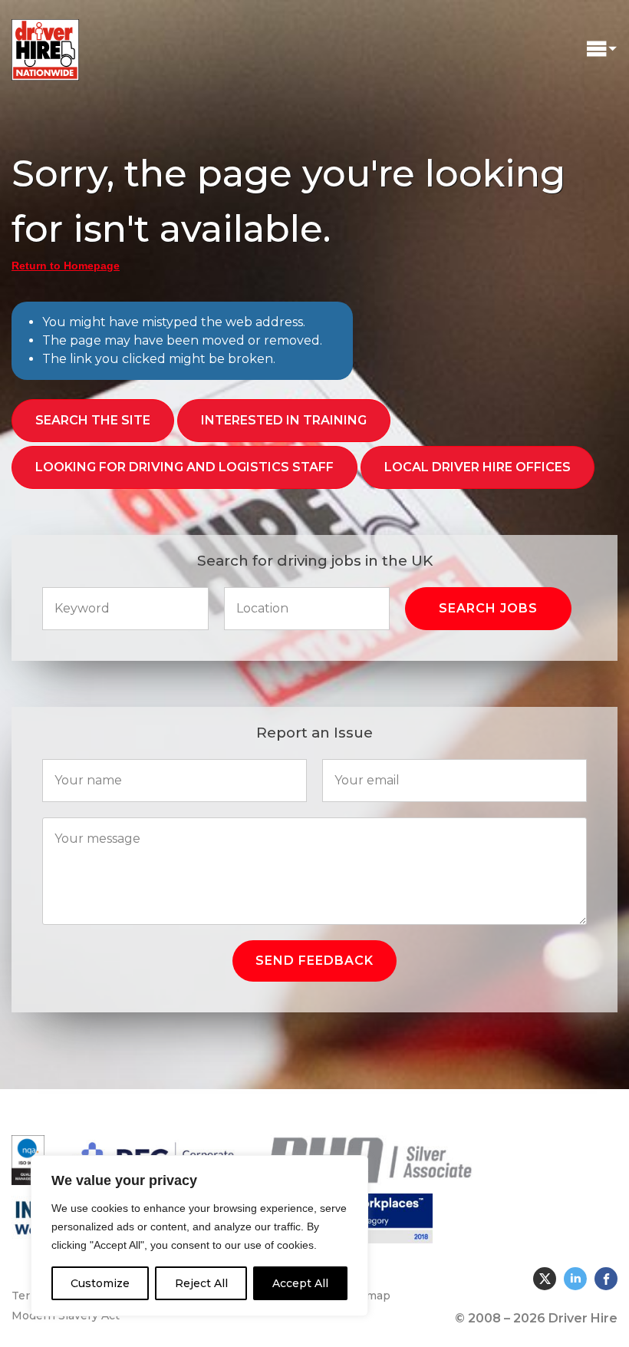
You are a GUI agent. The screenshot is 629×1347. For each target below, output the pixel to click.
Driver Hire (46, 46)
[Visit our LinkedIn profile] (575, 1278)
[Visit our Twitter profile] (544, 1278)
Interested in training (284, 420)
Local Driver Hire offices (477, 467)
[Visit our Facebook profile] (605, 1278)
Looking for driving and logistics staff (184, 467)
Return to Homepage (66, 265)
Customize (100, 1283)
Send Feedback (314, 960)
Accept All (300, 1283)
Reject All (201, 1283)
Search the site (92, 420)
